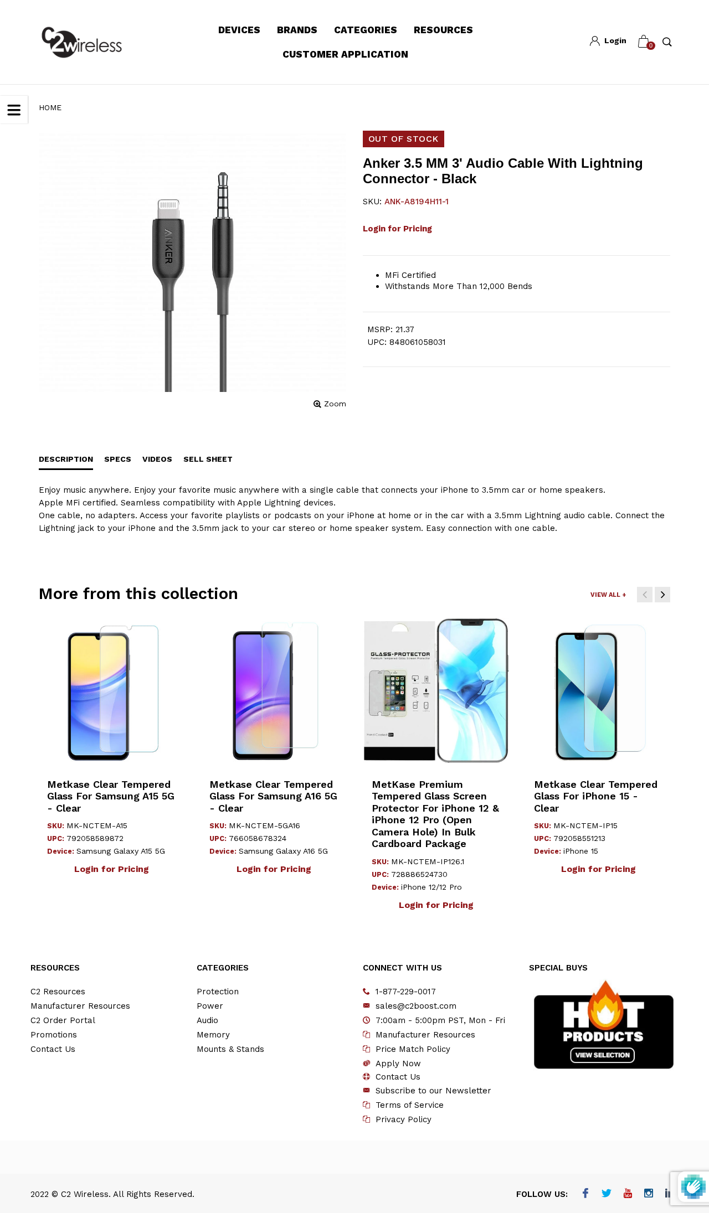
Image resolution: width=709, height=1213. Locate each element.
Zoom (335, 403)
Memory (213, 1035)
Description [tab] (66, 459)
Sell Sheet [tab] (208, 459)
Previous (645, 594)
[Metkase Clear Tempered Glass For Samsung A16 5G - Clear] (274, 690)
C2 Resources (57, 992)
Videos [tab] (157, 459)
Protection (218, 992)
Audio (207, 1020)
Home (50, 107)
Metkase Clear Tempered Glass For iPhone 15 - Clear (595, 796)
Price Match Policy (413, 1049)
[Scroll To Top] (678, 1138)
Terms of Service (410, 1105)
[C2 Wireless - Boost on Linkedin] (669, 1194)
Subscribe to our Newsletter (433, 1091)
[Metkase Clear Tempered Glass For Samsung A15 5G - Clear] (111, 690)
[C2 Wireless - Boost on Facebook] (585, 1194)
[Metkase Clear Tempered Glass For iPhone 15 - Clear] (598, 690)
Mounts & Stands (230, 1049)
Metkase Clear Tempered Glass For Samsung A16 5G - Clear (273, 796)
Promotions (53, 1035)
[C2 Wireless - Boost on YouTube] (627, 1194)
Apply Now (398, 1064)
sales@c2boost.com (416, 1006)
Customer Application (345, 54)
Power (210, 1006)
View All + (608, 594)
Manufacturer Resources (80, 1006)
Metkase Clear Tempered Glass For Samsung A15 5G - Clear (110, 796)
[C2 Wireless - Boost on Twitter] (606, 1194)
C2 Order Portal (62, 1020)
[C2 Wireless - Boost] (81, 42)
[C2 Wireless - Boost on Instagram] (648, 1194)
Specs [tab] (117, 459)
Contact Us (52, 1049)
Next (662, 594)
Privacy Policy (403, 1119)
